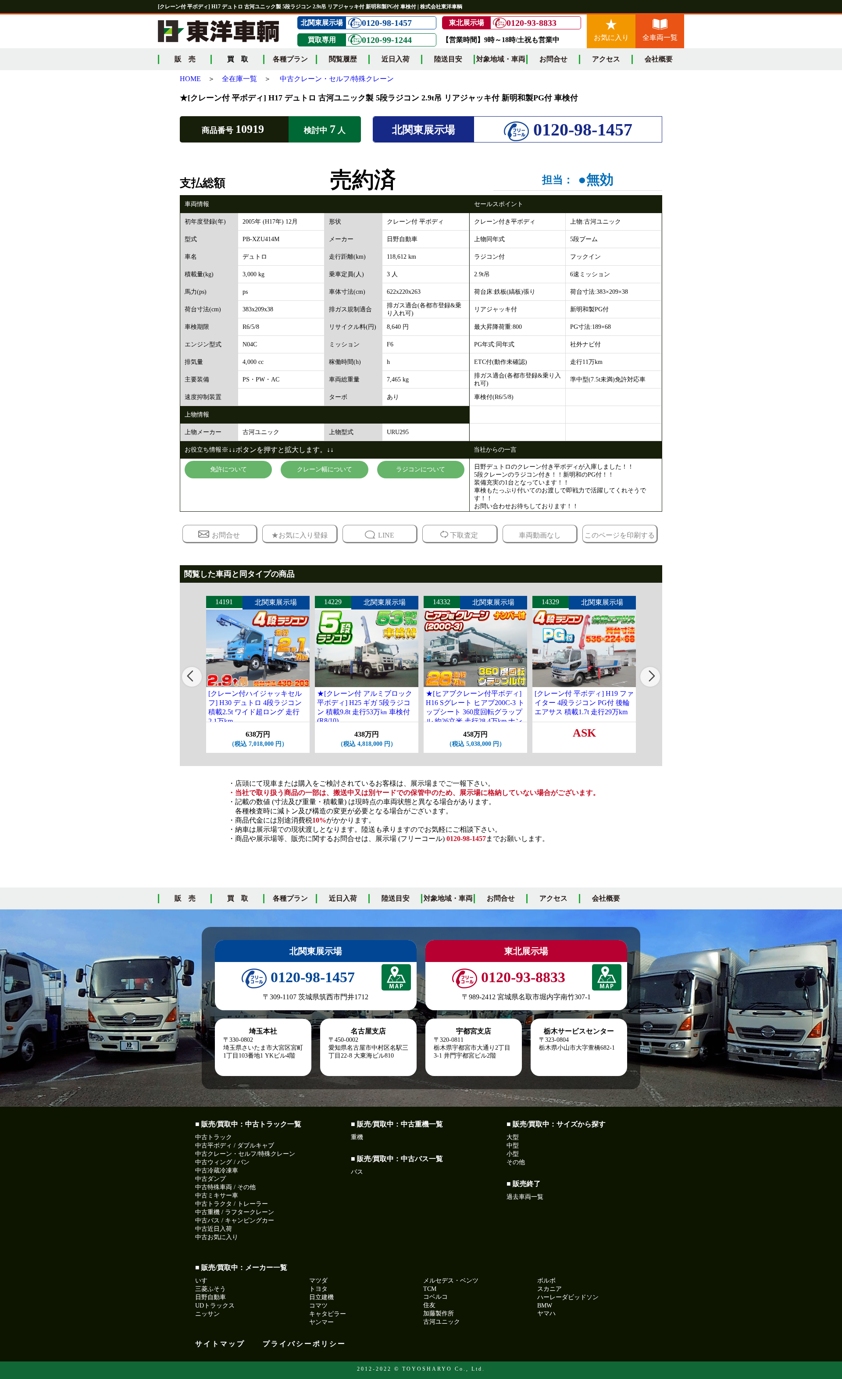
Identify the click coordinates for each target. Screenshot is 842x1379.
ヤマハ (546, 1313)
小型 (513, 1154)
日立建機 (321, 1297)
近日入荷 (396, 59)
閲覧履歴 (343, 59)
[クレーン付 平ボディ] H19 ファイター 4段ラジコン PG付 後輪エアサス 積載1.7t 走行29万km (584, 703)
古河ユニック (441, 1321)
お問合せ (553, 59)
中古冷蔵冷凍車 (216, 1170)
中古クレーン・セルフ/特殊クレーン (337, 78)
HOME (190, 78)
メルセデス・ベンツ (450, 1280)
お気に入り (611, 37)
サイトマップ (220, 1343)
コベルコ (435, 1296)
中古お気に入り (216, 1237)
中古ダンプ (210, 1179)
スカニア (549, 1289)
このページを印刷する (620, 535)
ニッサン (207, 1314)
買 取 (237, 898)
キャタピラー (327, 1314)
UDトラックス (215, 1305)
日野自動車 (210, 1297)
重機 (357, 1137)
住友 (429, 1305)
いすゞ (204, 1280)
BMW (544, 1305)
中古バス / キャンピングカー (234, 1220)
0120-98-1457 (387, 23)
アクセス (606, 59)
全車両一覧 (660, 37)
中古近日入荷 (213, 1229)
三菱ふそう (210, 1289)
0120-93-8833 (532, 23)
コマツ (318, 1305)
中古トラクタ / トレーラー (231, 1204)
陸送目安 (448, 59)
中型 (513, 1145)
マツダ (318, 1280)
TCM (429, 1289)
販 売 (185, 59)
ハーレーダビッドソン (568, 1297)
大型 (513, 1137)
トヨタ (318, 1289)
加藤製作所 (438, 1313)
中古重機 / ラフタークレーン (234, 1212)
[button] (192, 677)
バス (357, 1172)
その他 (516, 1162)
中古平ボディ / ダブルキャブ (234, 1145)
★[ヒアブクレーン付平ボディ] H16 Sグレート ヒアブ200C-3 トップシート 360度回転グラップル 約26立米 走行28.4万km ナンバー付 (475, 712)
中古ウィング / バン (222, 1162)
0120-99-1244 (387, 40)
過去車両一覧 (525, 1197)
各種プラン (290, 59)
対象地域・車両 (500, 59)
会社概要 (659, 59)
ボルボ (546, 1280)
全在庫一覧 (239, 78)
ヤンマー (321, 1322)
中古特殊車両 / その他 (225, 1187)
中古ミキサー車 (216, 1195)
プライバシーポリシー (304, 1343)
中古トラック (213, 1137)
